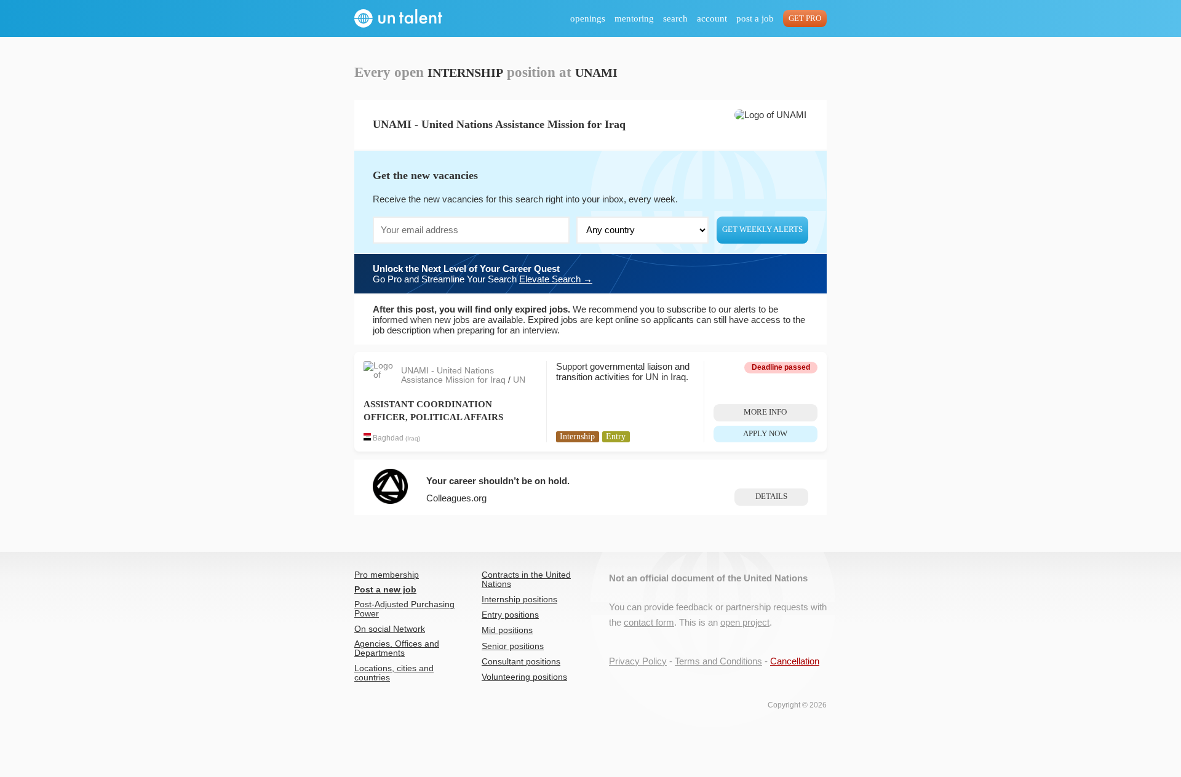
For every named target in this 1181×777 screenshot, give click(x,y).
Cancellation (794, 661)
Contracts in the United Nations (526, 579)
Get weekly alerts (762, 229)
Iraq (412, 438)
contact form (649, 622)
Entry (616, 436)
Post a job (755, 18)
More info (765, 412)
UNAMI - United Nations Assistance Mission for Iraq (454, 375)
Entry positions (510, 615)
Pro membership (386, 575)
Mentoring (634, 18)
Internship (577, 436)
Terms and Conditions (718, 661)
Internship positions (519, 599)
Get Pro (805, 18)
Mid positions (507, 630)
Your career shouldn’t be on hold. (498, 481)
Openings (587, 18)
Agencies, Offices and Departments (396, 648)
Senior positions (513, 646)
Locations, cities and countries (394, 673)
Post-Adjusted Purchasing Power (404, 609)
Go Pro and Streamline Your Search (482, 273)
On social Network (389, 629)
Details (771, 496)
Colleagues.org (456, 498)
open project (744, 622)
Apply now (765, 433)
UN (519, 380)
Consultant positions (521, 661)
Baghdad (388, 438)
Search (675, 18)
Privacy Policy (638, 661)
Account (712, 18)
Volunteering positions (524, 677)
